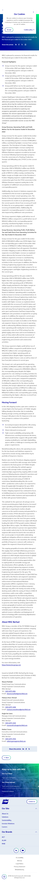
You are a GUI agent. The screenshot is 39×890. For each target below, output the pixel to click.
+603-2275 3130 (10, 723)
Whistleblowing (19, 869)
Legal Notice (19, 864)
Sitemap (19, 860)
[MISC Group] (5, 801)
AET (3, 837)
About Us (5, 814)
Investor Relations (8, 823)
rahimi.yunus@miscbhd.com (16, 741)
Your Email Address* (8, 782)
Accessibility (19, 857)
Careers (4, 827)
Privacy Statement (19, 866)
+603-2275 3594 (10, 739)
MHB (3, 844)
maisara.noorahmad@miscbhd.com (18, 709)
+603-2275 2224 (10, 691)
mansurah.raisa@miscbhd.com (17, 725)
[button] (19, 808)
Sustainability (6, 820)
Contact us (32, 801)
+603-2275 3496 (10, 707)
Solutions (5, 817)
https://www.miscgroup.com (11, 665)
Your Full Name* (7, 774)
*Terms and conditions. (8, 791)
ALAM (4, 840)
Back (7, 757)
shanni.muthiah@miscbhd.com (17, 694)
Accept (9, 30)
